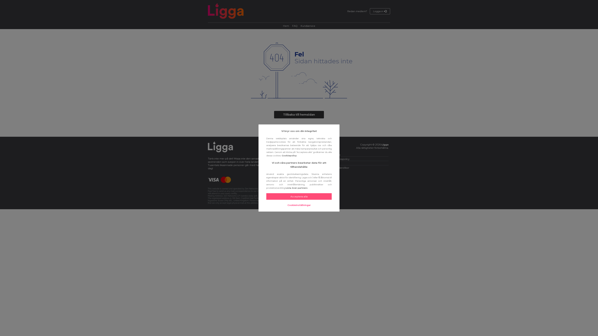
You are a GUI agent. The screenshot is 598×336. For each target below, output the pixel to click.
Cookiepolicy (289, 155)
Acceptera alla (299, 196)
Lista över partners (297, 188)
